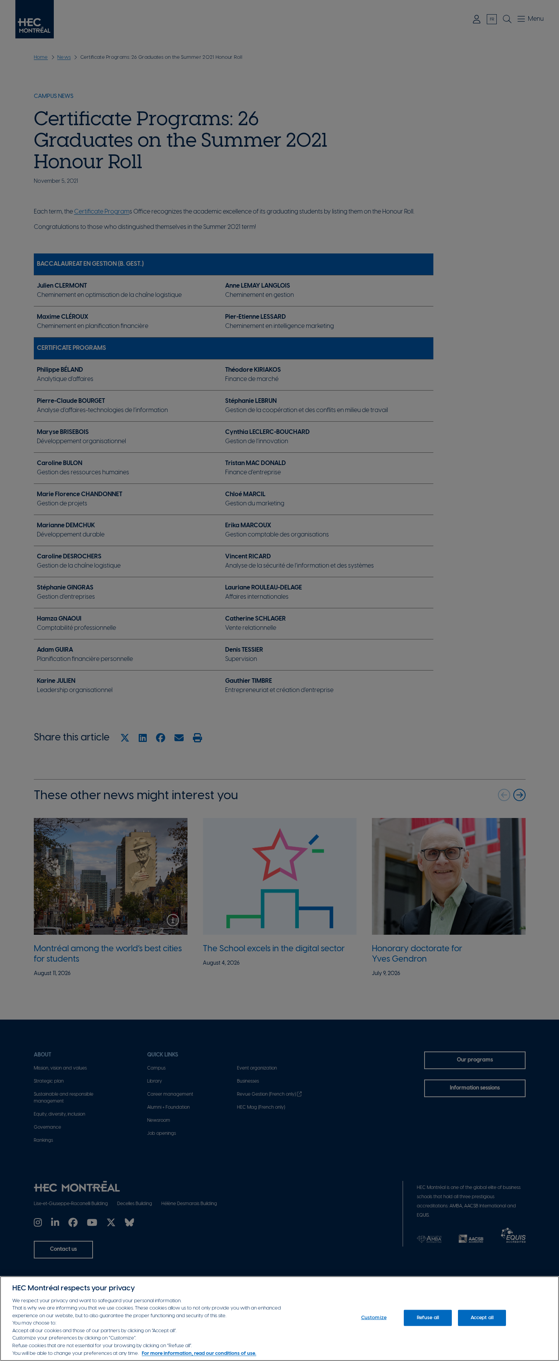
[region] (279, 1318)
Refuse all (428, 1317)
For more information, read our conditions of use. (199, 1353)
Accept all (482, 1317)
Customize (373, 1317)
